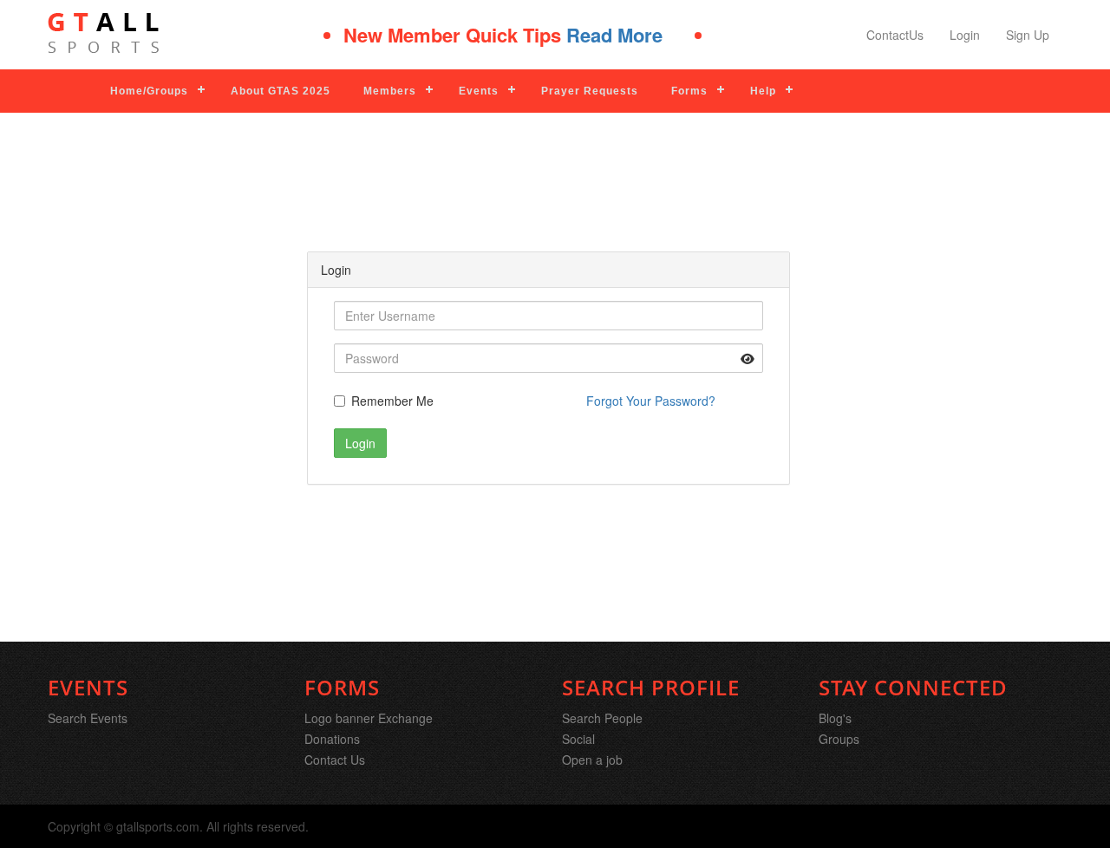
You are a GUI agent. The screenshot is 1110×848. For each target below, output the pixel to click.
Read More (604, 35)
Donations (332, 738)
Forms (689, 91)
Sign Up (1027, 34)
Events (479, 91)
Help (763, 91)
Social (578, 738)
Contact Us (334, 759)
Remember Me (392, 400)
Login (965, 34)
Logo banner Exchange (368, 718)
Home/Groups (149, 91)
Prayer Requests (589, 91)
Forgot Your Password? (650, 400)
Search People (602, 718)
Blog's (835, 718)
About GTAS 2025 (280, 91)
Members (389, 91)
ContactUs (895, 34)
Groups (839, 738)
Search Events (87, 718)
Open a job (592, 759)
